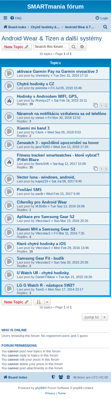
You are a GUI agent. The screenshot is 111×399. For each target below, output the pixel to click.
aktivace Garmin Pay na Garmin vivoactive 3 (57, 71)
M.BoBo (41, 206)
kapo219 (42, 181)
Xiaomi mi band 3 (33, 128)
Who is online (14, 330)
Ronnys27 (43, 100)
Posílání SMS (29, 189)
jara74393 (43, 147)
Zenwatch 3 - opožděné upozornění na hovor (58, 143)
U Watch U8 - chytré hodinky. (43, 273)
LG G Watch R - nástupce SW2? (46, 285)
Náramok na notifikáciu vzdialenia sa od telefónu (61, 113)
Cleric (40, 132)
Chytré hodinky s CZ (35, 84)
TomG (40, 289)
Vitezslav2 (43, 221)
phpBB (40, 387)
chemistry (43, 75)
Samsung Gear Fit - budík (40, 258)
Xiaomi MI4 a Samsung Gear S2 (46, 229)
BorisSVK (42, 163)
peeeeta (41, 88)
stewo (40, 117)
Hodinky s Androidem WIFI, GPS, (47, 96)
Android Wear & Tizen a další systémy (51, 38)
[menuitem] (16, 18)
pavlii (39, 193)
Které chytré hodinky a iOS (41, 244)
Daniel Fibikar (45, 277)
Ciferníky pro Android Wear (42, 202)
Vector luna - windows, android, (46, 177)
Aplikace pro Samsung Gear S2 (45, 217)
